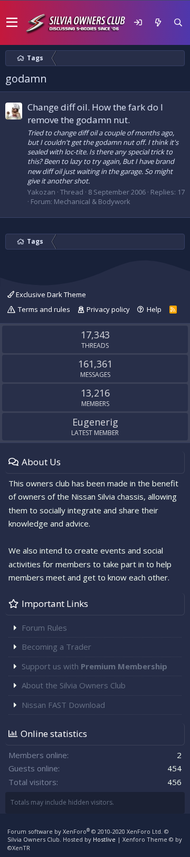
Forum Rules (44, 627)
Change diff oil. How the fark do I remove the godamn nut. (95, 113)
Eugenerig (95, 422)
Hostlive (104, 839)
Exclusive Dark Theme (50, 294)
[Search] (178, 22)
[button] (12, 23)
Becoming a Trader (56, 646)
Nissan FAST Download (63, 704)
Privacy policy (108, 309)
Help (154, 309)
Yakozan (41, 192)
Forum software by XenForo (85, 831)
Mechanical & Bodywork (92, 201)
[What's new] (158, 22)
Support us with (94, 666)
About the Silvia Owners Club (74, 685)
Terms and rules (44, 309)
